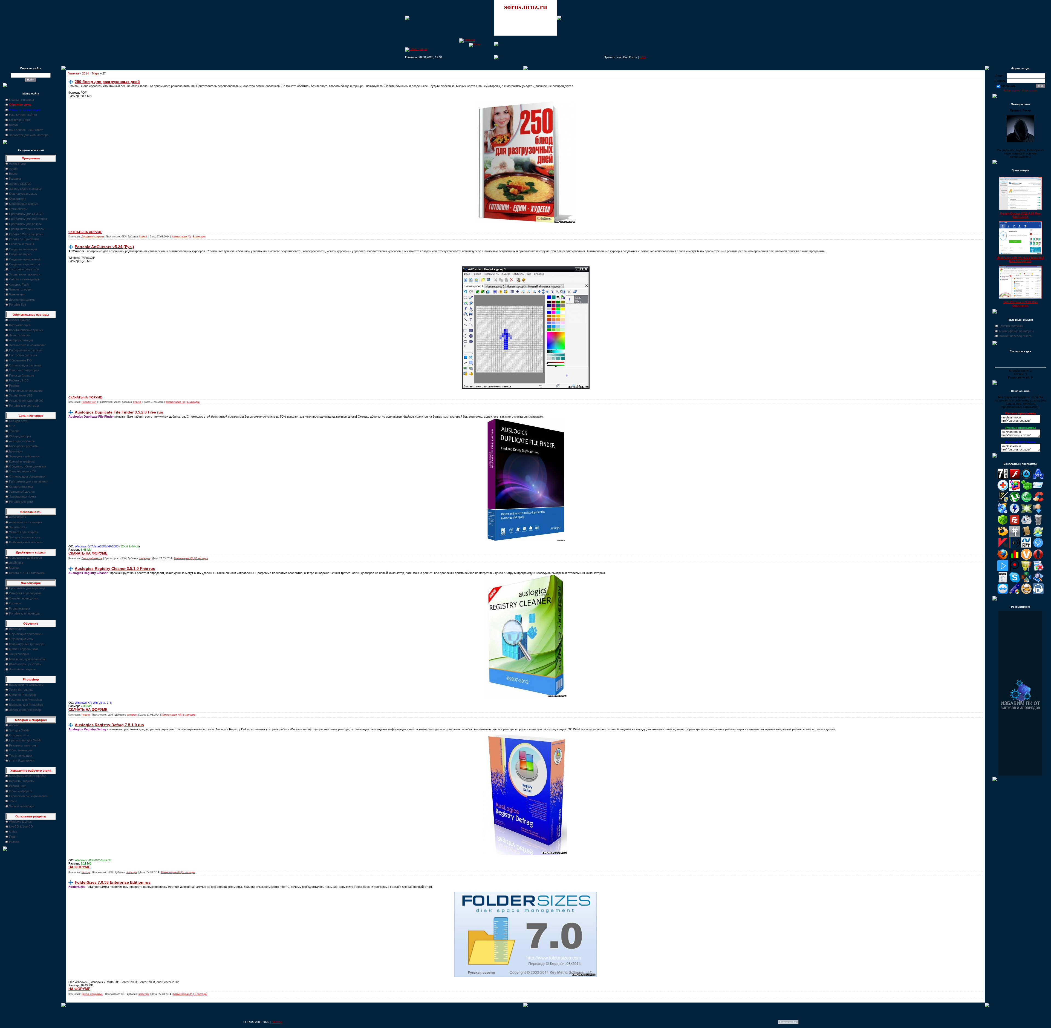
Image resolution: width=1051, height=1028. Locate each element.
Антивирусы (17, 517)
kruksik (143, 236)
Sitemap (277, 1022)
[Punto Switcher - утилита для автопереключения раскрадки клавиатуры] (1014, 570)
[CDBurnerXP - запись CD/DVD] (1002, 512)
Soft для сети (18, 421)
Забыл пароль (1012, 90)
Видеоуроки (17, 628)
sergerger (144, 558)
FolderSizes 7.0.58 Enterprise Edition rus (113, 882)
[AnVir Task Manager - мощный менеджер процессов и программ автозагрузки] (1002, 489)
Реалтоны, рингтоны (23, 745)
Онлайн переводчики (23, 598)
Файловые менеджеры (24, 279)
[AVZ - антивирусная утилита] (1002, 501)
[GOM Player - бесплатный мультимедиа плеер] (1002, 535)
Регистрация (1029, 90)
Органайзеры (18, 209)
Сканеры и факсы (21, 244)
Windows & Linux (20, 821)
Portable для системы (24, 405)
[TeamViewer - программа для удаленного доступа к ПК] (1002, 593)
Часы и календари (21, 806)
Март (95, 73)
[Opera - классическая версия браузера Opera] (1038, 558)
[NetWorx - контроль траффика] (1014, 558)
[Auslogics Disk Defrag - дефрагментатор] (1014, 489)
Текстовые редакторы (24, 269)
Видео (13, 173)
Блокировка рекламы (23, 446)
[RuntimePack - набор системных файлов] (1002, 581)
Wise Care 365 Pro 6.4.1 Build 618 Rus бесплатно (1020, 259)
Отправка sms (19, 735)
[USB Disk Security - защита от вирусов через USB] (1014, 593)
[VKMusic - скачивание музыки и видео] (1038, 593)
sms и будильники (21, 760)
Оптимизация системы (25, 365)
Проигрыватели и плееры (26, 229)
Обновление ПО (20, 360)
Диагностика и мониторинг (27, 345)
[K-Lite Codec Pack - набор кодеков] (1038, 535)
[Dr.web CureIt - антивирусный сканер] (1002, 524)
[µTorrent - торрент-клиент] (1014, 501)
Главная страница (21, 99)
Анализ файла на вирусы (1016, 331)
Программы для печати (25, 224)
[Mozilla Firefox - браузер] (1002, 558)
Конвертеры (17, 198)
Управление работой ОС (26, 400)
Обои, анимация (20, 750)
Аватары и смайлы (22, 441)
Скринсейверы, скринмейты (28, 796)
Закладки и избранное (24, 456)
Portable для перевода (24, 613)
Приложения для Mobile (25, 740)
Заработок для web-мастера (28, 135)
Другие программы (22, 299)
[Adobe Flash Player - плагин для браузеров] (1014, 478)
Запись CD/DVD (20, 183)
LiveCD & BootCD (21, 826)
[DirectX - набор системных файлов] (1026, 512)
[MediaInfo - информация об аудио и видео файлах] (1014, 547)
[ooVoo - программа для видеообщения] (1026, 558)
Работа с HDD (19, 380)
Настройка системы (23, 355)
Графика (15, 178)
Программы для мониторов (28, 218)
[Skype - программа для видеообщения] (1014, 581)
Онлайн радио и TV (22, 471)
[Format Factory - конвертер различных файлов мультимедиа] (1026, 524)
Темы (13, 801)
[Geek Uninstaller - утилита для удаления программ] (1038, 524)
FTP (12, 426)
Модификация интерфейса (27, 775)
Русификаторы (19, 608)
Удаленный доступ (22, 491)
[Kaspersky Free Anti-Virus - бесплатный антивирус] (1002, 547)
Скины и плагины (21, 486)
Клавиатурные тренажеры (27, 644)
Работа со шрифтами (24, 239)
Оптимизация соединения (27, 476)
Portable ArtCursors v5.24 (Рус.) (104, 247)
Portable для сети (21, 501)
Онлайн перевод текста (1015, 336)
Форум (13, 125)
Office (13, 831)
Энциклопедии (19, 654)
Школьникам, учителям (25, 664)
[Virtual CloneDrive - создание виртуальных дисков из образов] (1026, 593)
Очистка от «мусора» (24, 370)
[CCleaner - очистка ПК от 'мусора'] (1038, 501)
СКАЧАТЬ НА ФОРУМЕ (85, 232)
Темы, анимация (20, 755)
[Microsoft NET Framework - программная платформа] (1026, 547)
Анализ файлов (19, 319)
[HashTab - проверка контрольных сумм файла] (1014, 535)
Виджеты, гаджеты (21, 781)
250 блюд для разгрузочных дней (107, 81)
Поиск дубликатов (21, 375)
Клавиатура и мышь (23, 193)
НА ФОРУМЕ (79, 867)
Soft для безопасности (24, 537)
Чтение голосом (20, 289)
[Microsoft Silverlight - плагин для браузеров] (1038, 547)
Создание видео (20, 254)
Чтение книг (17, 294)
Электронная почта (22, 496)
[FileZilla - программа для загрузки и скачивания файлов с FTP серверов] (1014, 524)
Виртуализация (19, 325)
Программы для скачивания (28, 481)
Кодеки (14, 567)
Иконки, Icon (17, 786)
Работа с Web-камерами (26, 234)
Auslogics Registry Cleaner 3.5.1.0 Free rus (115, 568)
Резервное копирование (25, 390)
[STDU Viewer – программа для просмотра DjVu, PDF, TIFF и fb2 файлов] (1038, 581)
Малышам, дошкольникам (27, 659)
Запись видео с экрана (25, 188)
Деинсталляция (19, 335)
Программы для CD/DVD (26, 214)
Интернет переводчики (25, 593)
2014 (85, 73)
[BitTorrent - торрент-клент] (1026, 501)
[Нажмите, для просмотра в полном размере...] (525, 222)
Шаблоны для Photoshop (26, 704)
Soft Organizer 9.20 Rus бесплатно (1020, 303)
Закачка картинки (1011, 326)
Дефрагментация (21, 340)
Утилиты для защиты (23, 532)
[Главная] (467, 40)
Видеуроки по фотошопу (26, 684)
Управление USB (21, 395)
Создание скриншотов (24, 264)
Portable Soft (17, 304)
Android (14, 725)
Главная (73, 73)
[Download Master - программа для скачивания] (1038, 512)
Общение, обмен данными (27, 466)
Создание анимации (23, 249)
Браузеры (16, 451)
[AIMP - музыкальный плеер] (1026, 478)
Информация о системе (25, 350)
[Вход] (474, 44)
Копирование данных (23, 203)
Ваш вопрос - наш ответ (26, 129)
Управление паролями (24, 274)
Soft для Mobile (19, 730)
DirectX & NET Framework (27, 573)
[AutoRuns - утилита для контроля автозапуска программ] (1038, 489)
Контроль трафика (21, 461)
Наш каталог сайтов (23, 114)
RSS (643, 57)
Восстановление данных (26, 330)
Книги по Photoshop (22, 694)
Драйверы (16, 562)
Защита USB (18, 527)
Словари (15, 603)
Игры (12, 836)
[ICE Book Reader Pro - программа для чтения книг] (1026, 535)
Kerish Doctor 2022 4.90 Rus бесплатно (1020, 215)
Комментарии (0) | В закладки (189, 236)
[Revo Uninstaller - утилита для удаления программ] (1038, 570)
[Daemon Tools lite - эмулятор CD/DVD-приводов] (1014, 512)
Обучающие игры (21, 639)
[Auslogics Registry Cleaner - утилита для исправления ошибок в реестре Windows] (1026, 489)
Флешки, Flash (19, 284)
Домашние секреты (22, 669)
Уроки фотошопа (21, 689)
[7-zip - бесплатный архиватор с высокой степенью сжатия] (1002, 478)
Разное (14, 841)
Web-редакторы (20, 436)
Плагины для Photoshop (25, 699)
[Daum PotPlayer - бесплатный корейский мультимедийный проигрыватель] (1002, 570)
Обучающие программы (26, 634)
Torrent (14, 431)
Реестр (14, 385)
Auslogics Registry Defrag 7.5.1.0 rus (109, 725)
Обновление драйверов (25, 557)
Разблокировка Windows (26, 542)
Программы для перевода (27, 588)
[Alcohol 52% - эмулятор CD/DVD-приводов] (1038, 478)
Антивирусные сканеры (25, 522)
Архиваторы (17, 163)
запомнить (1008, 86)
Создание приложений (24, 259)
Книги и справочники (23, 649)
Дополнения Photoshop (25, 709)
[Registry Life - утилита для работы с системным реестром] (1026, 570)
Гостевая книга (19, 120)
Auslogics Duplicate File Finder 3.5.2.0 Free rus (119, 412)
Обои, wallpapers (20, 791)
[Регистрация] (416, 49)
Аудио (13, 168)
